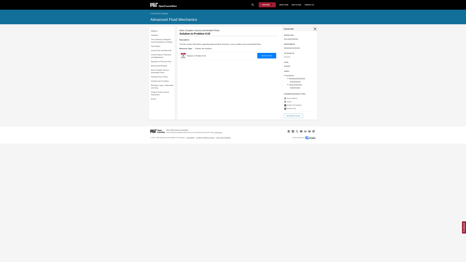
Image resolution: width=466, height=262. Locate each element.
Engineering (290, 75)
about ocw (283, 5)
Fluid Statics (155, 46)
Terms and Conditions (223, 138)
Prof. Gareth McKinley (291, 39)
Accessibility (190, 138)
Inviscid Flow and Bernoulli (161, 50)
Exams (153, 99)
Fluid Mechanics (295, 81)
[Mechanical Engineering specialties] (288, 78)
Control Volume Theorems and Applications (161, 56)
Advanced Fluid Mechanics (173, 19)
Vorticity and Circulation (160, 81)
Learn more (218, 132)
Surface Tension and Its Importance (160, 93)
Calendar (154, 35)
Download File (266, 56)
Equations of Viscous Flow (161, 61)
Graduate (287, 66)
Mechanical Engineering (292, 48)
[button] (293, 116)
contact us (309, 5)
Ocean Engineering (295, 85)
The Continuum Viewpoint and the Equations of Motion (162, 40)
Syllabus (154, 31)
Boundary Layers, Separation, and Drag (162, 86)
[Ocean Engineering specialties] (288, 84)
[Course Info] (315, 29)
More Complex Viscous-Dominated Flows (160, 71)
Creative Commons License (205, 138)
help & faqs (296, 5)
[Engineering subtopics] (284, 75)
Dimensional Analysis (159, 66)
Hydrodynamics (295, 88)
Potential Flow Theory (159, 77)
